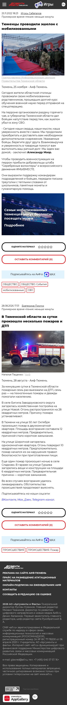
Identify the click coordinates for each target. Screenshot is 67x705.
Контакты (10, 589)
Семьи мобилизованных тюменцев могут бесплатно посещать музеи (28, 214)
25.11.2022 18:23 (10, 13)
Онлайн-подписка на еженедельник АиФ (32, 585)
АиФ (27, 374)
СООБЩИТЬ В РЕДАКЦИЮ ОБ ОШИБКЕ (27, 594)
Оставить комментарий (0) (34, 259)
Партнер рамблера (30, 689)
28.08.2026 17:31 (10, 305)
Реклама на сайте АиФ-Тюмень (24, 572)
